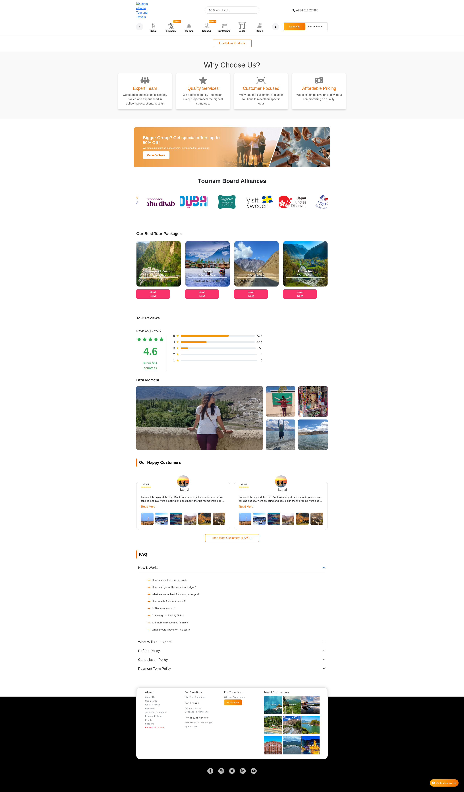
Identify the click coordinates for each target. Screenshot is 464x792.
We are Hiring (152, 705)
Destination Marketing (197, 712)
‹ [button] (139, 26)
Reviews (149, 708)
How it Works (148, 568)
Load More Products (232, 43)
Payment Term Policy (154, 668)
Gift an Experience (234, 697)
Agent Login (191, 726)
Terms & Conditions (156, 712)
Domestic (294, 26)
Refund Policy (149, 651)
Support (149, 724)
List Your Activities (195, 697)
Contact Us (151, 701)
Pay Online (233, 702)
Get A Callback (156, 155)
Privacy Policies (154, 716)
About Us (150, 697)
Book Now (153, 293)
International (315, 26)
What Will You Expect (154, 642)
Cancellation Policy (153, 660)
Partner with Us (193, 708)
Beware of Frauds (155, 727)
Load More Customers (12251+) (232, 537)
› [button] (275, 26)
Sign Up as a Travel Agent (199, 723)
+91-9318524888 (307, 10)
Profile (148, 720)
